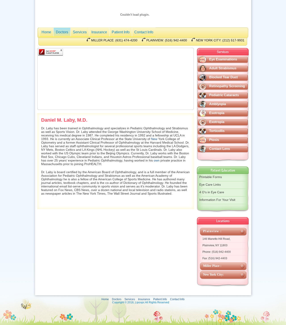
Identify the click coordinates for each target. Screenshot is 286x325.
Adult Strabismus (222, 68)
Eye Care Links (210, 184)
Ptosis (214, 140)
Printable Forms (210, 177)
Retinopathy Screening (227, 86)
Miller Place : (212, 266)
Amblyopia (217, 104)
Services (80, 32)
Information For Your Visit (217, 200)
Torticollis (217, 131)
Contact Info (143, 32)
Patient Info (121, 32)
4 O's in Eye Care (211, 192)
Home (46, 32)
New (154, 139)
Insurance (99, 32)
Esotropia (216, 113)
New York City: (213, 274)
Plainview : (212, 231)
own (157, 160)
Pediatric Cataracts (224, 95)
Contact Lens (219, 149)
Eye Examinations (223, 59)
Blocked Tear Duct (223, 77)
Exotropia (216, 122)
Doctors (62, 32)
